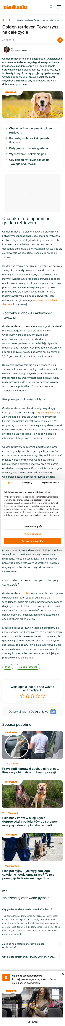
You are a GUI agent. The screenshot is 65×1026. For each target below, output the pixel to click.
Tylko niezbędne (32, 534)
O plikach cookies (50, 482)
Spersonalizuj (30, 526)
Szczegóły (27, 482)
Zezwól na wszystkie (32, 541)
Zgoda (9, 482)
